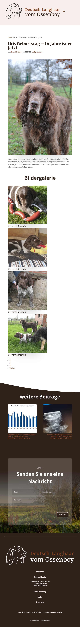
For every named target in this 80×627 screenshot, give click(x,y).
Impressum (45, 621)
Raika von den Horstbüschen (40, 582)
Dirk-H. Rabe (16, 52)
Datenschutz (34, 621)
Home (10, 37)
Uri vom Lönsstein (40, 584)
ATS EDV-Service (56, 612)
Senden (62, 515)
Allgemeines (37, 52)
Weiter (12, 368)
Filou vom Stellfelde (40, 586)
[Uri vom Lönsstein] (27, 223)
